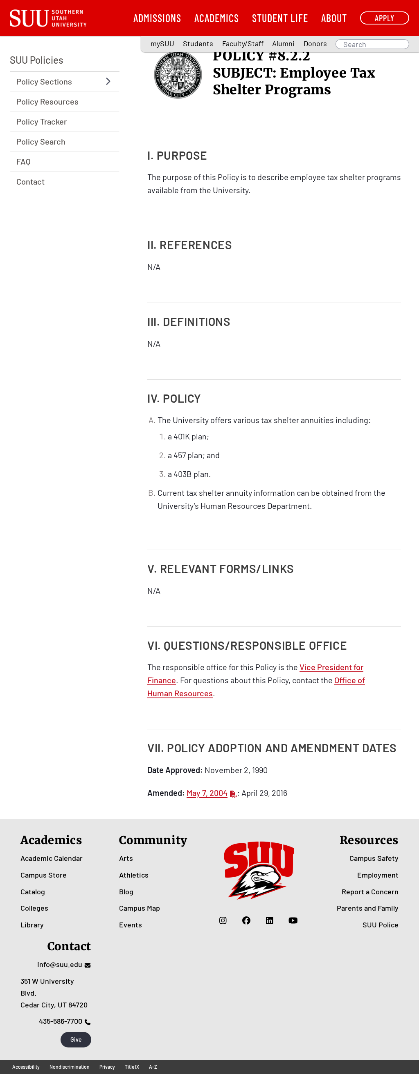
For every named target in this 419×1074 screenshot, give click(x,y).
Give (76, 1039)
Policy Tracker (41, 121)
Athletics (134, 874)
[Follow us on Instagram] (223, 920)
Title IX (132, 1067)
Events (130, 924)
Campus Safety (374, 857)
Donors (315, 43)
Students (198, 43)
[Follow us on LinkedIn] (270, 920)
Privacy (107, 1067)
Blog (126, 891)
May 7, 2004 (207, 793)
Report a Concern (370, 891)
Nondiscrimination (70, 1067)
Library (32, 924)
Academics (216, 17)
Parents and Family (368, 907)
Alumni (283, 43)
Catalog (32, 891)
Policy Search (40, 141)
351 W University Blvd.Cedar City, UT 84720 (54, 992)
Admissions (157, 17)
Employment (378, 874)
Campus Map (139, 907)
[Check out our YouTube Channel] (293, 920)
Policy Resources (47, 101)
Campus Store (43, 874)
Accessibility (26, 1067)
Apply (384, 18)
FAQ (23, 161)
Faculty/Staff (243, 43)
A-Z (153, 1067)
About (334, 17)
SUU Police (381, 924)
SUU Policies (36, 60)
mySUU (162, 43)
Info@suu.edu (59, 964)
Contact (30, 181)
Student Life (280, 17)
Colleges (34, 907)
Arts (126, 857)
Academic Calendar (51, 857)
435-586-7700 (60, 1020)
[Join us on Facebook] (246, 920)
